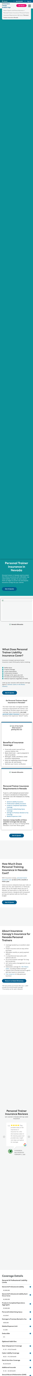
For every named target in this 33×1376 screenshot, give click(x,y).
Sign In (29, 1)
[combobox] (7, 1)
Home (5, 10)
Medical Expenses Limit (14, 816)
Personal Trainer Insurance (11, 13)
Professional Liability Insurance (16, 803)
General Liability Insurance (15, 802)
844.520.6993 (19, 1)
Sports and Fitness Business (16, 10)
